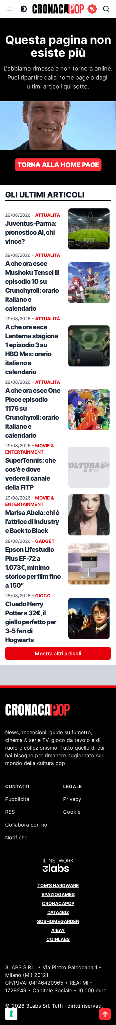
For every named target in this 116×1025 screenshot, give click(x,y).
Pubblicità (17, 799)
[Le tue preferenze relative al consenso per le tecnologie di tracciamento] (11, 1014)
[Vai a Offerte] (92, 9)
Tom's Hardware (58, 885)
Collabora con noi (27, 824)
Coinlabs (58, 939)
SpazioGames (58, 894)
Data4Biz (58, 912)
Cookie (72, 812)
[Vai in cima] (105, 1014)
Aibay (58, 930)
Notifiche (16, 837)
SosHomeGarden (58, 921)
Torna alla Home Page (58, 165)
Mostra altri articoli (58, 653)
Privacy (72, 799)
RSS (10, 812)
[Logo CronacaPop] (58, 9)
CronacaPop (58, 903)
